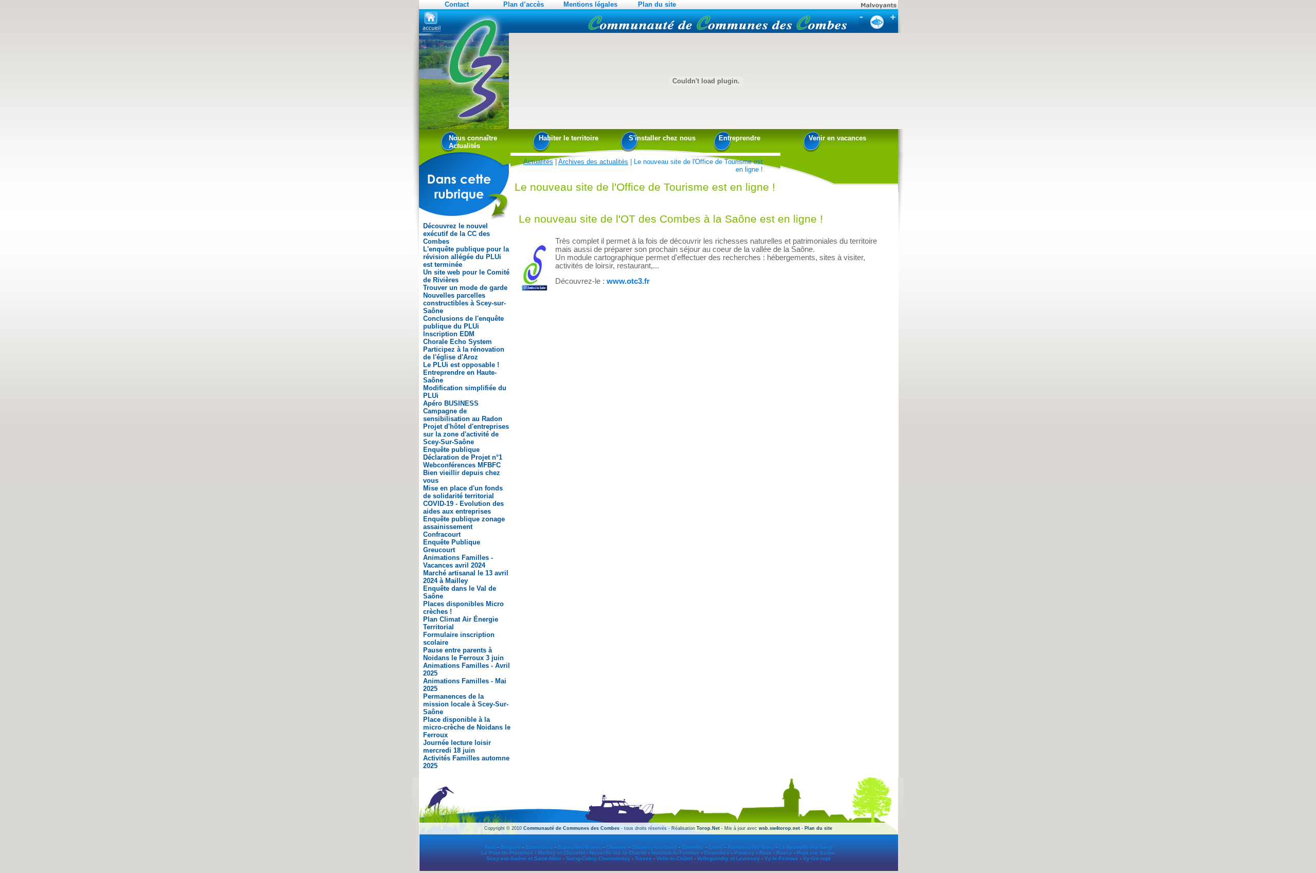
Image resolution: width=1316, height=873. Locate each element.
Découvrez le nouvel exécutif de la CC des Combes (456, 233)
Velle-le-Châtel (674, 858)
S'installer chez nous (662, 138)
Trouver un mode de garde (465, 288)
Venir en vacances (837, 138)
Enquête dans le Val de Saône (459, 592)
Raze (765, 853)
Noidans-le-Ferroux (675, 853)
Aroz (490, 847)
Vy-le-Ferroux (781, 858)
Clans (715, 847)
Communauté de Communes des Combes (571, 828)
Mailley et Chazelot (561, 853)
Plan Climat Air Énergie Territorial (460, 623)
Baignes (510, 847)
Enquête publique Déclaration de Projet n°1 (462, 453)
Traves (643, 858)
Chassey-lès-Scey (654, 847)
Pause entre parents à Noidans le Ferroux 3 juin (463, 654)
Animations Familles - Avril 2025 (466, 669)
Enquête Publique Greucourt (451, 546)
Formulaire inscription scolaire (459, 638)
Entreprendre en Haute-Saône (460, 376)
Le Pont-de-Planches (507, 853)
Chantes (616, 847)
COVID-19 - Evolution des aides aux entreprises (463, 507)
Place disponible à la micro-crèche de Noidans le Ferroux (466, 727)
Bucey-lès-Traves (579, 847)
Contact (457, 4)
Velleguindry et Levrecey (728, 858)
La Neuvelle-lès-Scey (805, 847)
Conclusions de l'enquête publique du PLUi (463, 322)
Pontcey (744, 853)
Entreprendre (739, 138)
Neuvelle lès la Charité (618, 853)
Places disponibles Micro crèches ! (463, 607)
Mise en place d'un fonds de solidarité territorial (463, 492)
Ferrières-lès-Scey (750, 847)
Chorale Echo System (457, 341)
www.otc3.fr (628, 281)
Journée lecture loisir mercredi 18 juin (457, 746)
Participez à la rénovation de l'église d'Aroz (463, 353)
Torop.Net (708, 828)
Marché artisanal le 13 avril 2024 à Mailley (465, 577)
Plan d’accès (523, 4)
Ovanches (716, 853)
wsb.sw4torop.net (779, 828)
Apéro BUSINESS (451, 403)
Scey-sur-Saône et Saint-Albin (523, 858)
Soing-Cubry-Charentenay (598, 858)
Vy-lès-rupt (816, 858)
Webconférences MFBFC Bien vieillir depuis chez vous (462, 472)
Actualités (464, 146)
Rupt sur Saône (816, 853)
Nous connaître (473, 138)
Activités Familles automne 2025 (466, 762)
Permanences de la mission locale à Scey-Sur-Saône (465, 704)
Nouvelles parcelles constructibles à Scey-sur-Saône (464, 303)
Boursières (539, 847)
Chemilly (693, 847)
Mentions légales (590, 4)
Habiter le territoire (568, 138)
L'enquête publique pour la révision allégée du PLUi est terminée (466, 256)
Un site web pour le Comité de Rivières (466, 276)
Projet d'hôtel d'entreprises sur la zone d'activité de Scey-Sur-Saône (466, 434)
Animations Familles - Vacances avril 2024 (458, 561)
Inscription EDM (448, 334)
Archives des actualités (593, 162)
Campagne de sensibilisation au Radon (462, 415)
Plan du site (657, 4)
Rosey (784, 853)
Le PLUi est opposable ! (461, 365)
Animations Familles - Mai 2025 (464, 685)
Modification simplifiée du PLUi (464, 391)
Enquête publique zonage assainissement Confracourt (464, 526)
